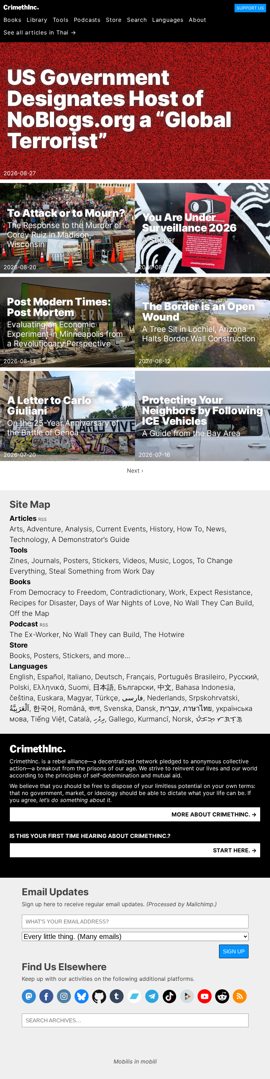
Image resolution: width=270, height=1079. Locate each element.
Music (159, 560)
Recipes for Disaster (42, 603)
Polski (19, 687)
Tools (61, 19)
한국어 (43, 708)
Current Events (121, 529)
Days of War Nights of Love (124, 603)
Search (137, 19)
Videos (134, 560)
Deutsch (108, 677)
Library (37, 19)
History (161, 529)
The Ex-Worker (34, 634)
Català (79, 719)
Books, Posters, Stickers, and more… (69, 655)
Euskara (50, 698)
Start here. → (235, 850)
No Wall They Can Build (213, 603)
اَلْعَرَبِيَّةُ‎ (19, 708)
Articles (23, 518)
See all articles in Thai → (40, 32)
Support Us (250, 8)
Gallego (121, 719)
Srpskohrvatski (213, 698)
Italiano (79, 677)
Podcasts (87, 19)
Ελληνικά (48, 687)
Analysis (78, 529)
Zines (18, 560)
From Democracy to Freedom (57, 592)
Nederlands (166, 698)
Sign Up (234, 951)
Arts (16, 529)
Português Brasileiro (191, 677)
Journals (45, 560)
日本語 (103, 687)
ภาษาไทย (197, 708)
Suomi (78, 687)
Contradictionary (137, 592)
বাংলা (94, 708)
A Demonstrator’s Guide (91, 539)
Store (114, 19)
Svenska (118, 708)
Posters (75, 560)
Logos (183, 560)
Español (50, 677)
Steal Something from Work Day (102, 571)
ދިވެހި (99, 719)
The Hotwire (164, 634)
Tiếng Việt (48, 719)
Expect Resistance (220, 592)
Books (12, 19)
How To (189, 529)
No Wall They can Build (101, 634)
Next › (135, 470)
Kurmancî (153, 719)
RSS (42, 519)
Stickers (105, 560)
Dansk (146, 708)
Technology (28, 539)
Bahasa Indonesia (204, 687)
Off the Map (29, 613)
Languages (168, 19)
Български (136, 687)
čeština (21, 698)
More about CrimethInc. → (214, 814)
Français (140, 677)
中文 (165, 687)
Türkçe (106, 698)
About (197, 19)
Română (71, 708)
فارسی (132, 698)
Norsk (182, 719)
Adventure (44, 529)
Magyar (79, 698)
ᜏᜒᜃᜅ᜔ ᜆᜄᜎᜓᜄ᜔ (218, 719)
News (215, 529)
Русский (243, 677)
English (21, 677)
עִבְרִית (169, 708)
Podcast (23, 624)
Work (177, 592)
